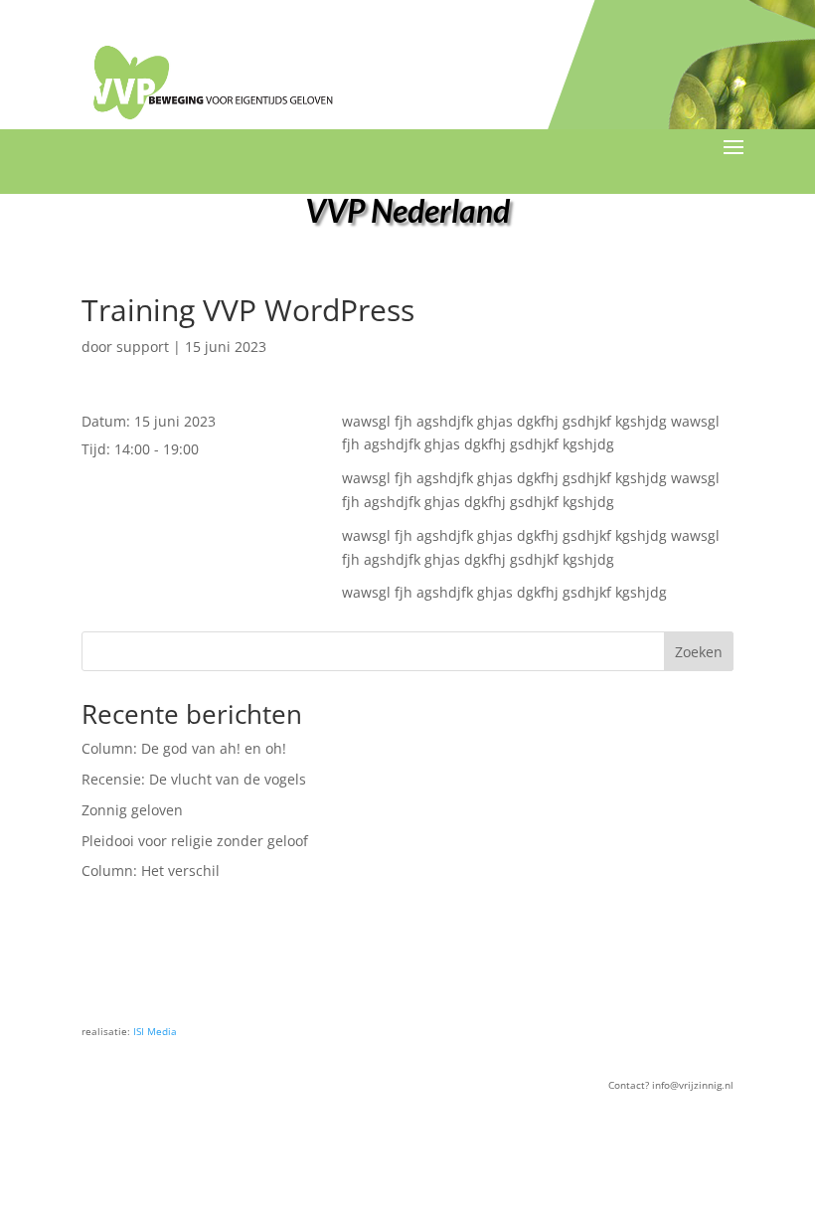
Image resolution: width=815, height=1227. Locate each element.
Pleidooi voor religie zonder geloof (195, 840)
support (142, 346)
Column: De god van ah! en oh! (184, 748)
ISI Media (155, 1031)
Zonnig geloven (132, 809)
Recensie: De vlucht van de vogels (194, 779)
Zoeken (699, 651)
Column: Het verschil (151, 870)
